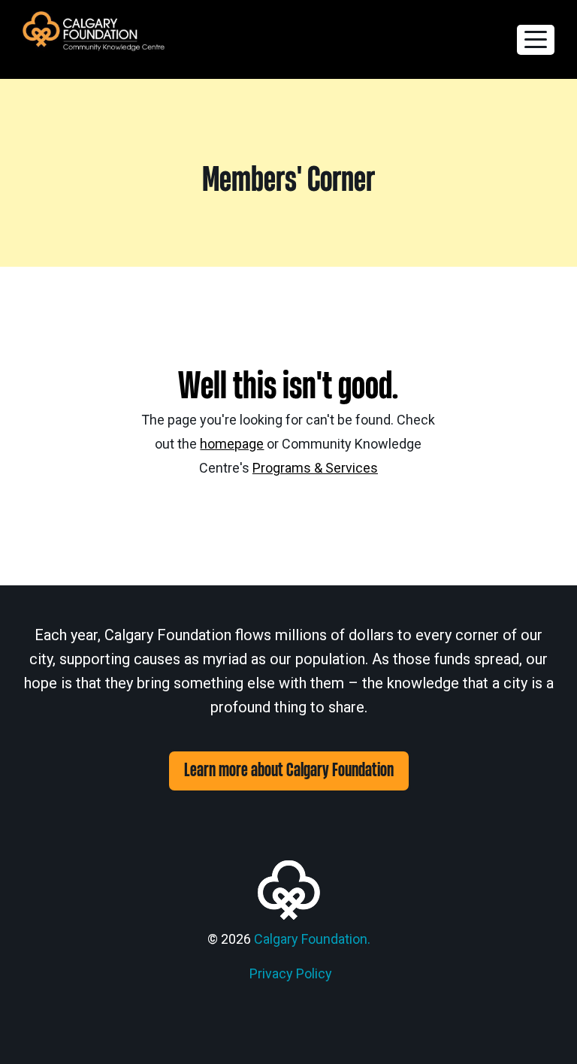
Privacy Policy (290, 973)
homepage (232, 444)
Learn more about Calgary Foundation (289, 770)
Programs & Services (315, 468)
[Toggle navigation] (535, 40)
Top (541, 1028)
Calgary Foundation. (312, 939)
